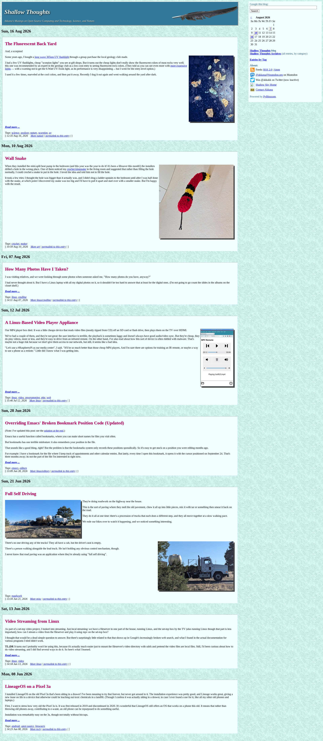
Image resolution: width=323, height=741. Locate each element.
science (15, 132)
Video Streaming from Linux (32, 621)
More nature (37, 135)
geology (25, 132)
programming (32, 397)
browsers (40, 726)
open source (27, 726)
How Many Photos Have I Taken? (36, 269)
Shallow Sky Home (266, 84)
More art (35, 246)
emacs (15, 468)
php (43, 397)
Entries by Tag (258, 59)
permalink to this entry (57, 135)
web (49, 397)
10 (256, 32)
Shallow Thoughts (260, 50)
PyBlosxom (269, 96)
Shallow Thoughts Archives (265, 53)
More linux (35, 400)
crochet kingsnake (76, 169)
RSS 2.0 (267, 69)
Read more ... (12, 127)
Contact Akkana (264, 89)
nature (33, 132)
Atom (277, 69)
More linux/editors (39, 471)
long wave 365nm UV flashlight (52, 57)
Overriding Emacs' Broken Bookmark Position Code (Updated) (64, 422)
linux (14, 297)
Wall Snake (15, 158)
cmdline (22, 297)
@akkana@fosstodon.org (269, 74)
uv (50, 132)
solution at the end (53, 430)
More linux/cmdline (40, 300)
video (21, 397)
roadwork (17, 595)
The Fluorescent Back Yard (30, 43)
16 (251, 36)
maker (24, 243)
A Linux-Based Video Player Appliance (41, 322)
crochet (15, 243)
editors (23, 468)
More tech (35, 729)
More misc (35, 598)
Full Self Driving (20, 493)
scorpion (43, 132)
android (16, 726)
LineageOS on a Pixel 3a (28, 686)
